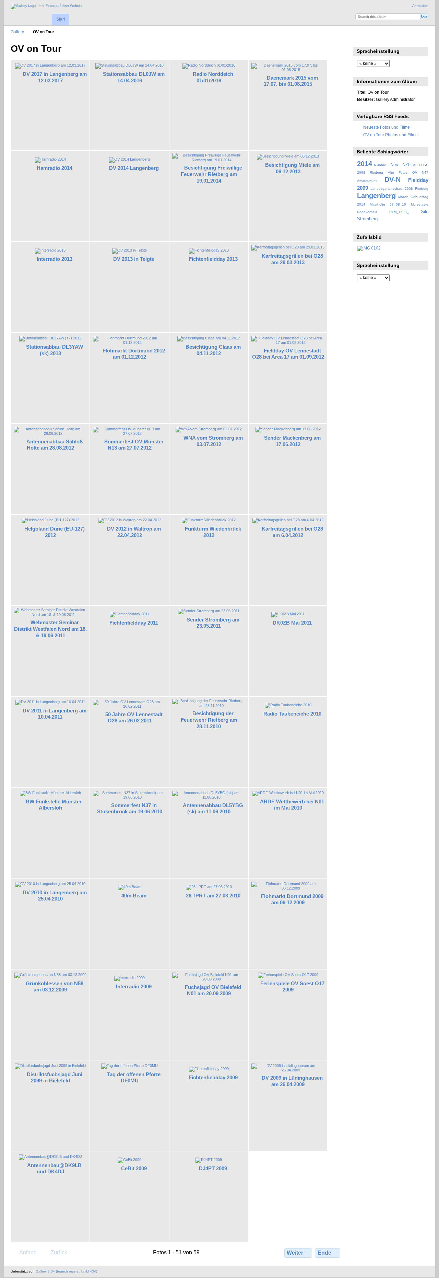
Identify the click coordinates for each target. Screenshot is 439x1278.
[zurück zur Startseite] (47, 6)
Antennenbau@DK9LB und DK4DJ (54, 1168)
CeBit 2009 (134, 1168)
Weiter (295, 1253)
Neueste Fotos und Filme (386, 127)
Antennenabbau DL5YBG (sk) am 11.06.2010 (213, 808)
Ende (324, 1253)
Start (60, 19)
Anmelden (420, 6)
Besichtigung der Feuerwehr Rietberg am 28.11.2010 (209, 719)
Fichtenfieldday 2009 (213, 1077)
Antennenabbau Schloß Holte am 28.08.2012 (54, 445)
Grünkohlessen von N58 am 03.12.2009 (54, 986)
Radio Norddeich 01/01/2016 (213, 77)
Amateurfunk (367, 181)
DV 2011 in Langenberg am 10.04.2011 (54, 714)
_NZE (405, 164)
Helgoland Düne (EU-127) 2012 (54, 532)
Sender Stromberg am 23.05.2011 (213, 623)
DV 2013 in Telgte (133, 259)
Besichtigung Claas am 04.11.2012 (213, 350)
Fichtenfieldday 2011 (133, 623)
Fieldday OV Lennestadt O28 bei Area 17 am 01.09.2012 (288, 354)
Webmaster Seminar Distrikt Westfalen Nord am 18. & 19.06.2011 (50, 628)
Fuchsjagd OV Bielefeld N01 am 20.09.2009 (213, 990)
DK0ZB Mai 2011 (292, 623)
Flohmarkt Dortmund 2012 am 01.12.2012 (134, 354)
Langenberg (376, 195)
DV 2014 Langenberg (134, 168)
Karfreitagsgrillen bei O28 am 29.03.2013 (292, 259)
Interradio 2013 (54, 259)
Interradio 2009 (134, 986)
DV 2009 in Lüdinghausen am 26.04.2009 (292, 1081)
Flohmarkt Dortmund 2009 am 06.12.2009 (292, 899)
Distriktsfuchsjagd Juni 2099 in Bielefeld (54, 1077)
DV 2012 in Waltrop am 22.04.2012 (134, 532)
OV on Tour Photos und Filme (390, 134)
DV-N (392, 179)
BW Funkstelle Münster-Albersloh (54, 805)
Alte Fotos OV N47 (408, 172)
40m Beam (133, 895)
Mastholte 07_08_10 (388, 204)
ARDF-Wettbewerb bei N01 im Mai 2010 (292, 805)
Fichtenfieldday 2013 (213, 259)
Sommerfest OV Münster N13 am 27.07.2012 (134, 445)
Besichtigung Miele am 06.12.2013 (292, 168)
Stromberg (367, 219)
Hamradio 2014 (54, 168)
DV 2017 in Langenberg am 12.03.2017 (55, 77)
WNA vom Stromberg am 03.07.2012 (213, 441)
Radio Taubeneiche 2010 (292, 714)
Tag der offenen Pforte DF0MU (134, 1077)
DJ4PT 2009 (213, 1168)
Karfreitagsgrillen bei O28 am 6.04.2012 (292, 532)
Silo (424, 211)
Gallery (17, 32)
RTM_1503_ (399, 212)
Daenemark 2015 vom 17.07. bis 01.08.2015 (291, 81)
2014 (364, 163)
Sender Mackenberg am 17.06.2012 (292, 441)
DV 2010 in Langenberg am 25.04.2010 (55, 896)
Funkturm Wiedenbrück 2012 (213, 532)
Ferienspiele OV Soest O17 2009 (292, 986)
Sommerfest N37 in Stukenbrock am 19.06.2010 (129, 808)
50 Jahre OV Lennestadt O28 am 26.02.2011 (134, 717)
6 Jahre (380, 165)
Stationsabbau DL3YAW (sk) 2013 (54, 350)
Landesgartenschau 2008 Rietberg (399, 188)
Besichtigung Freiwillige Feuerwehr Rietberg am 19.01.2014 (211, 174)
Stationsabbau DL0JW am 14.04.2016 (134, 77)
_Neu (393, 164)
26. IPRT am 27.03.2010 (213, 895)
